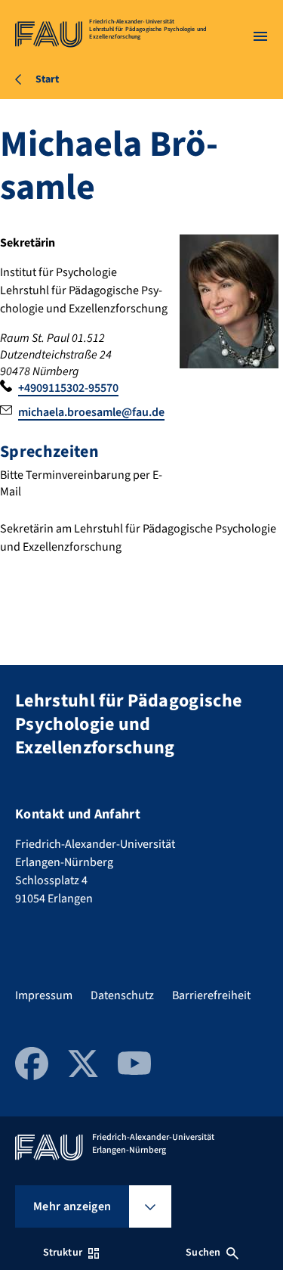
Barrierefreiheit (211, 995)
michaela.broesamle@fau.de (91, 412)
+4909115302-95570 (68, 388)
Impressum (43, 995)
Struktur (62, 1252)
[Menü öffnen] (260, 36)
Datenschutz (122, 995)
